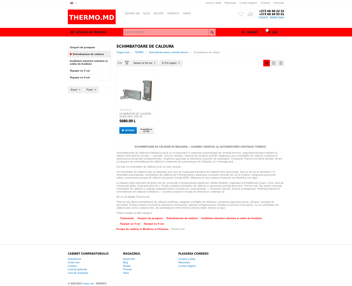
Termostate (127, 218)
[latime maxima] (119, 63)
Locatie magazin (248, 2)
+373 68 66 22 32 (271, 11)
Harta (126, 273)
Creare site (88, 283)
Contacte (265, 2)
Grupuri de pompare (150, 218)
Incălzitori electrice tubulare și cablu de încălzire (231, 218)
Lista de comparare (78, 273)
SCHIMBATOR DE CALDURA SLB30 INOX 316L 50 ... (135, 115)
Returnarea (230, 2)
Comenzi (72, 266)
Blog (125, 262)
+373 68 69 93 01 (271, 14)
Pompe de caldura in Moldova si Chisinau (142, 229)
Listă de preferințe (77, 269)
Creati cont (73, 262)
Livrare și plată (213, 2)
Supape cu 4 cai (154, 223)
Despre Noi (129, 259)
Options (130, 130)
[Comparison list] (250, 14)
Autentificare (74, 259)
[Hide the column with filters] (127, 63)
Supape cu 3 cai (130, 223)
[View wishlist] (241, 14)
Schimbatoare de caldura (182, 218)
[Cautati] (212, 32)
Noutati (127, 266)
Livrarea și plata (186, 259)
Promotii (127, 269)
